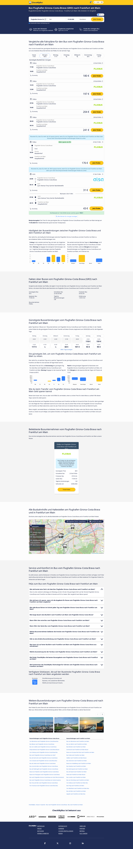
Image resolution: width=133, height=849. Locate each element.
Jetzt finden (97, 76)
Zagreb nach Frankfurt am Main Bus (75, 794)
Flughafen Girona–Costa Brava (77, 521)
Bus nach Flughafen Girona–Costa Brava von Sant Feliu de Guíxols (47, 777)
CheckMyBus (32, 804)
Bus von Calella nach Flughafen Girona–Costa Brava (43, 747)
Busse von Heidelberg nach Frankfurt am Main (78, 763)
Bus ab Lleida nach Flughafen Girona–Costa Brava (42, 763)
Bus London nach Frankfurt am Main (76, 777)
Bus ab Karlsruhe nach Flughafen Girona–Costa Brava (43, 758)
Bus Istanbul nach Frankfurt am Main (76, 766)
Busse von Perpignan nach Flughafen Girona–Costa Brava (45, 774)
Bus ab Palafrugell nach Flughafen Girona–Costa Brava (44, 769)
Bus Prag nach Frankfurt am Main (75, 785)
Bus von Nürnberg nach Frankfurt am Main (77, 780)
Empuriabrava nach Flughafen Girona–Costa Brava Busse (44, 749)
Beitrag (82, 831)
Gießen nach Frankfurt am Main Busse (76, 758)
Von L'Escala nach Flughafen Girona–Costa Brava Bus (43, 760)
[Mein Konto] (90, 2)
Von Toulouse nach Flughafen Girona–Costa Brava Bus (44, 785)
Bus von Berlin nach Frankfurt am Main (76, 744)
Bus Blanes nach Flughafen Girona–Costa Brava (42, 744)
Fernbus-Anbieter (43, 833)
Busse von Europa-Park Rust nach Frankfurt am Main (80, 752)
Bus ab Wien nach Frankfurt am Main (76, 791)
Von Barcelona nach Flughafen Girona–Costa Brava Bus (44, 741)
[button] (60, 536)
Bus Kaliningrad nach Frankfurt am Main (77, 769)
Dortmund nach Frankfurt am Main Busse (77, 749)
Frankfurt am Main (96, 521)
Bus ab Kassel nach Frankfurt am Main (76, 771)
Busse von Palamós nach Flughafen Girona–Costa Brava (44, 771)
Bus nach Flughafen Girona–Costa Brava (56, 804)
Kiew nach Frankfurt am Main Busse (75, 774)
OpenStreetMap (95, 553)
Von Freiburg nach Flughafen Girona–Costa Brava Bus (44, 752)
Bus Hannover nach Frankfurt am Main (76, 760)
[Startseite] (36, 2)
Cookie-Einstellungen (65, 831)
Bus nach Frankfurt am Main (75, 804)
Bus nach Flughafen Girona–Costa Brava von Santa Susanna (45, 780)
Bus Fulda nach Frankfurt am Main (75, 755)
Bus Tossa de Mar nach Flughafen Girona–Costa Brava (44, 783)
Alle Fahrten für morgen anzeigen (67, 216)
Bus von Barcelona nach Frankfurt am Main (77, 741)
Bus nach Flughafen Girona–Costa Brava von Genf (42, 755)
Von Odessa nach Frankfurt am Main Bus (77, 783)
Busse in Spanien (40, 804)
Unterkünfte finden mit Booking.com (39, 23)
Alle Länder (83, 833)
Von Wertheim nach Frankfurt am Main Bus (77, 788)
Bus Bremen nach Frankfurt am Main (76, 747)
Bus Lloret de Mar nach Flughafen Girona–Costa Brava (44, 766)
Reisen (60, 833)
